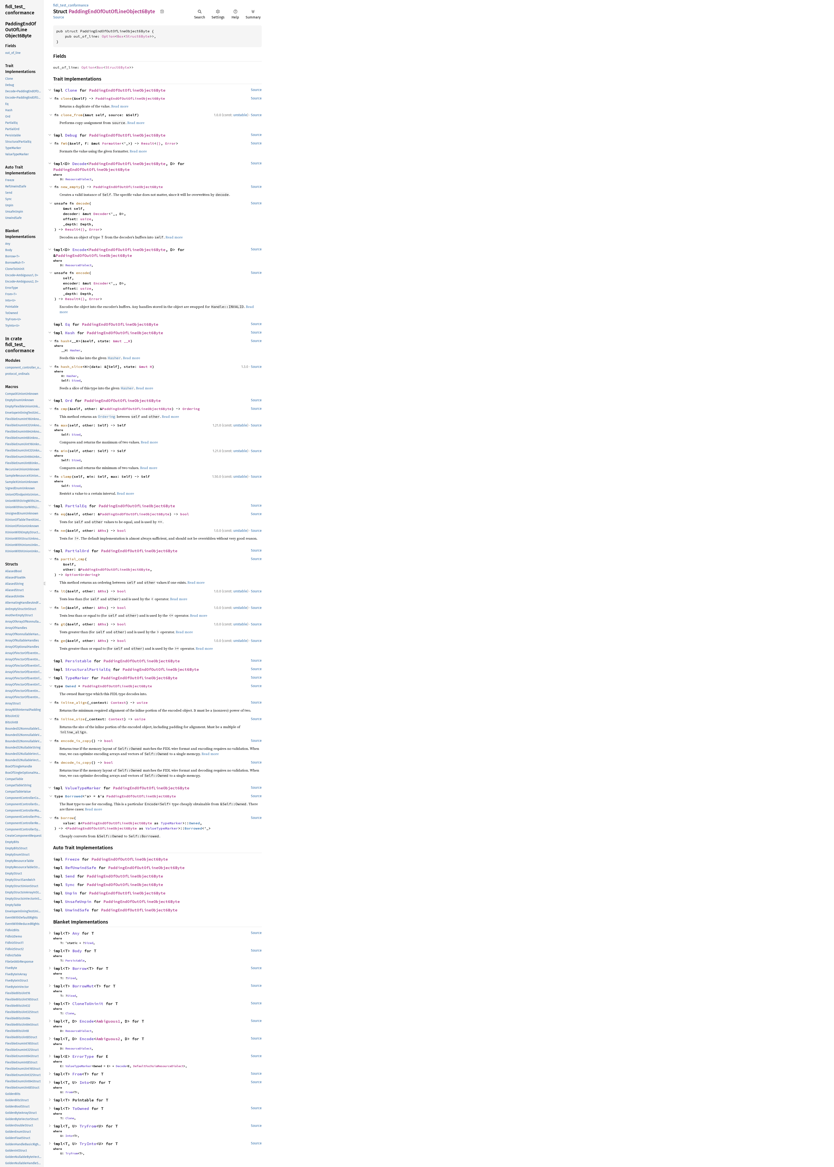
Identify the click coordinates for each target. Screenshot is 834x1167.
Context (118, 702)
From (77, 1073)
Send (70, 876)
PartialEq (76, 505)
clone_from (72, 115)
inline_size (73, 719)
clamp (66, 476)
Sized (76, 380)
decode (82, 203)
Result (147, 143)
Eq (67, 324)
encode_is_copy (76, 741)
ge (63, 640)
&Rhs (102, 530)
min (64, 451)
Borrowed (74, 796)
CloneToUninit (87, 1003)
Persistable (78, 660)
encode (82, 273)
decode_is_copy (76, 762)
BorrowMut (83, 986)
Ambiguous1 (108, 1021)
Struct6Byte (138, 36)
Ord (68, 400)
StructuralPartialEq (88, 669)
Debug (71, 135)
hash (65, 341)
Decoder (101, 214)
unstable (240, 115)
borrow (67, 818)
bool (184, 514)
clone (66, 98)
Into (84, 1082)
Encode (79, 249)
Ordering (191, 409)
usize (85, 219)
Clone (71, 90)
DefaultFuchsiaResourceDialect (158, 1066)
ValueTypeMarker (83, 787)
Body (77, 950)
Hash (70, 332)
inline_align (74, 702)
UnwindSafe (77, 909)
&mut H (145, 366)
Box (120, 36)
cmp (64, 409)
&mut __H (121, 341)
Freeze (72, 859)
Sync (70, 884)
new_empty (70, 187)
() (158, 143)
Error (170, 143)
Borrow (79, 968)
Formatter (112, 143)
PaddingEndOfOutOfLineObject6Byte (127, 90)
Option (108, 36)
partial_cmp (73, 559)
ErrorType (83, 1056)
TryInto (87, 1143)
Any (75, 933)
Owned (70, 686)
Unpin (71, 893)
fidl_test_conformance (71, 5)
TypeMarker (77, 677)
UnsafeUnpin (78, 901)
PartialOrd (77, 550)
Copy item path (162, 11)
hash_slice (72, 366)
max (64, 425)
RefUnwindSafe (80, 867)
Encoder (101, 283)
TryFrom (87, 1126)
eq (63, 514)
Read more (119, 106)
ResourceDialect (78, 179)
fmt (64, 143)
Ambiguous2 (108, 1038)
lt (63, 591)
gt (63, 624)
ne (63, 530)
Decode (79, 163)
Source (58, 17)
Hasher (75, 350)
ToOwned (80, 1108)
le (63, 607)
